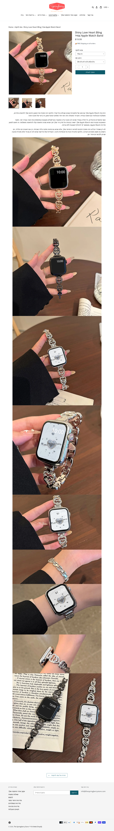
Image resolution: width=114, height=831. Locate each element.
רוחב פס (78, 58)
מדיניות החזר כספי (15, 800)
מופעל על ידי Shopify (35, 827)
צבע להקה (79, 50)
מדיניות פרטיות (13, 806)
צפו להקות (18, 27)
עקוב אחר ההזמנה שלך (16, 791)
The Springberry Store (21, 827)
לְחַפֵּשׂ (10, 797)
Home (10, 27)
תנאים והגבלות (13, 809)
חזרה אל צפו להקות (58, 775)
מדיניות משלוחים (14, 803)
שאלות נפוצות (13, 794)
